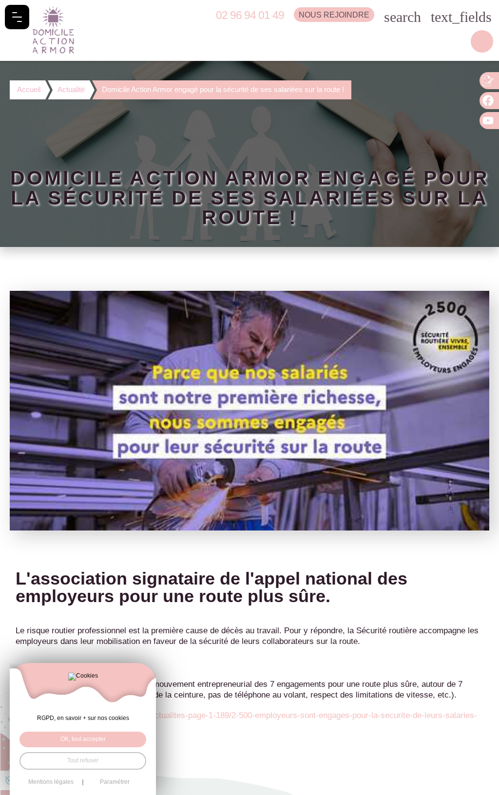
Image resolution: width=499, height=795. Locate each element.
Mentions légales (51, 782)
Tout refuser (82, 760)
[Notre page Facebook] (489, 100)
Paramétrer (115, 782)
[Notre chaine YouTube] (489, 120)
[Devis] (489, 80)
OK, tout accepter (83, 739)
